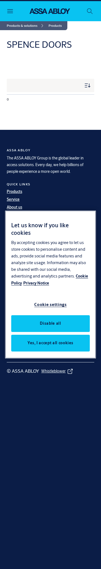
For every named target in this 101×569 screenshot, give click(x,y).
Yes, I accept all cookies (50, 342)
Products (14, 191)
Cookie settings (50, 304)
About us (14, 207)
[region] (50, 284)
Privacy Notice (36, 283)
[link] (26, 25)
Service (13, 199)
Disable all (50, 323)
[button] (55, 25)
